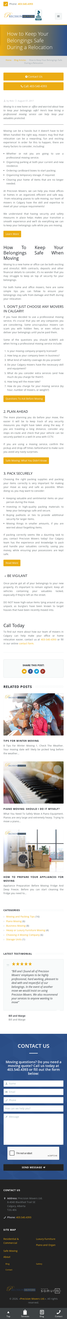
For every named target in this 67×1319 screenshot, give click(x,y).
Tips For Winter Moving (21, 740)
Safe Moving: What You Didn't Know (26, 460)
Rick (11, 100)
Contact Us (35, 76)
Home (9, 60)
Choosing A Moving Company (23, 934)
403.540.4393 (25, 4)
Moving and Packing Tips (20, 916)
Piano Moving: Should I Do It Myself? (31, 808)
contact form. (26, 643)
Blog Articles (20, 60)
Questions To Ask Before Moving (24, 398)
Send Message (32, 1167)
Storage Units (14, 939)
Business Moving (16, 925)
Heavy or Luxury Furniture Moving (25, 930)
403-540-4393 (48, 639)
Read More (12, 563)
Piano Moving (14, 921)
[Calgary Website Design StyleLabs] (51, 1290)
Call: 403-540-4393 (35, 86)
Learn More (12, 234)
